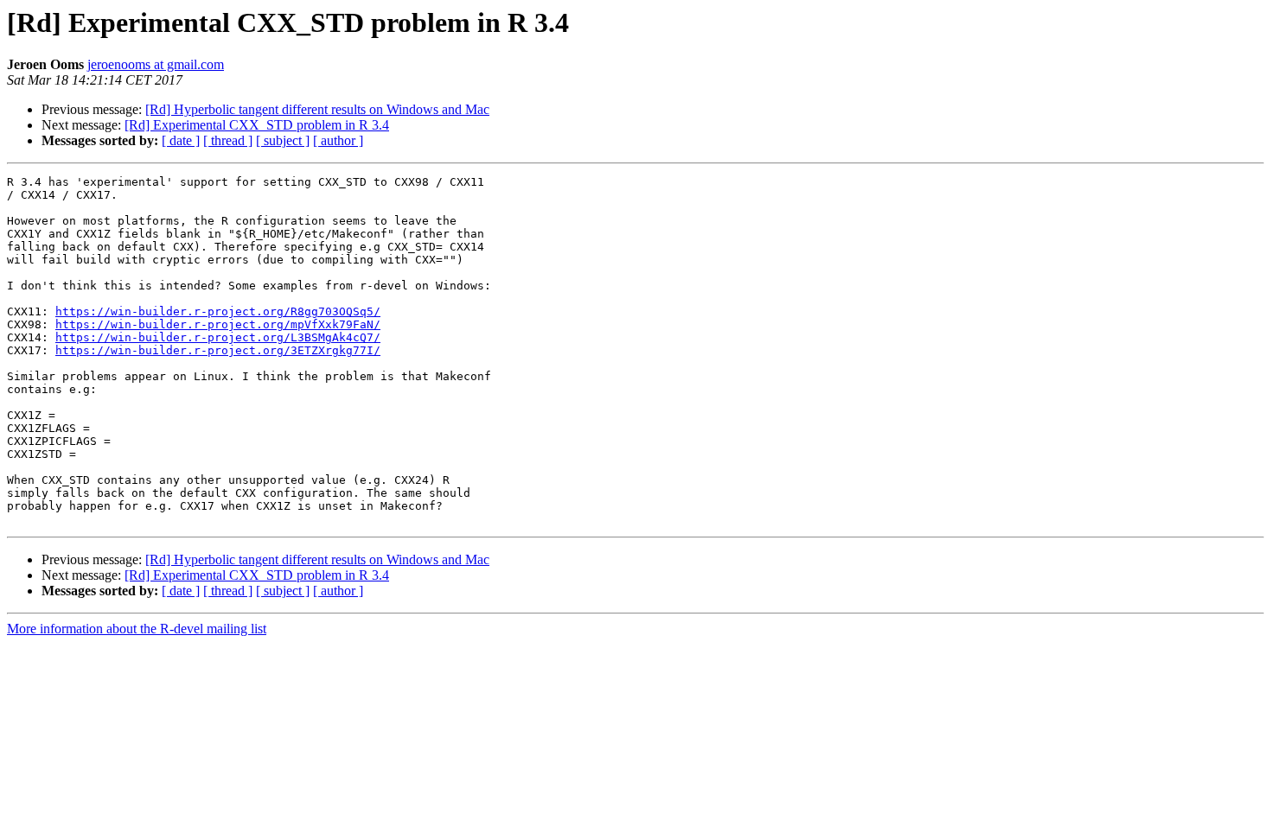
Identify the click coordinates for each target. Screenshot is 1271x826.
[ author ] (338, 140)
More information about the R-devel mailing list (136, 628)
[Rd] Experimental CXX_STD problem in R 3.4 (257, 125)
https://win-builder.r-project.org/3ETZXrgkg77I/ (217, 350)
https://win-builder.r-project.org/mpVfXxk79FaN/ (217, 324)
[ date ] (181, 140)
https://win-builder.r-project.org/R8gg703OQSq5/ (217, 311)
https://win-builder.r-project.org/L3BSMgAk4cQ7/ (217, 337)
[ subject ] (283, 140)
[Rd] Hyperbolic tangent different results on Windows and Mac (317, 109)
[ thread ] (227, 140)
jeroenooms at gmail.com (155, 64)
